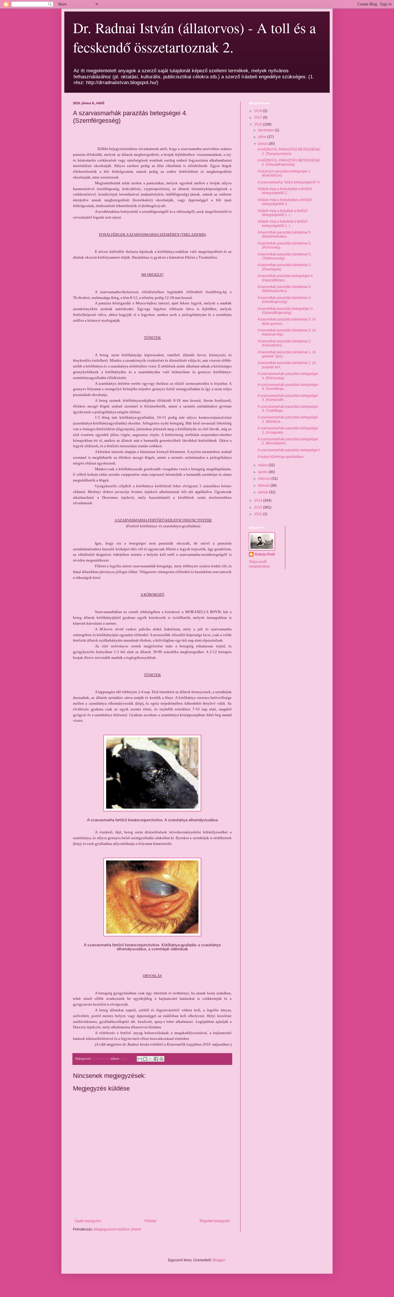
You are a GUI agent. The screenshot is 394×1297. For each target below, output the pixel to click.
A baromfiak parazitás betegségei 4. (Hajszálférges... (286, 278)
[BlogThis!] (145, 1059)
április (263, 472)
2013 (258, 507)
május (263, 465)
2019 (258, 111)
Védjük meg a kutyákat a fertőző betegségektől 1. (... (282, 213)
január (263, 492)
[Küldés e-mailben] (139, 1059)
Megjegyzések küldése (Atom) (117, 1229)
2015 (258, 124)
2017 (258, 117)
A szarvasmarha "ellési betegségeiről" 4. (289, 182)
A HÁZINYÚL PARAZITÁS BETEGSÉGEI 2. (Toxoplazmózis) (289, 151)
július (262, 137)
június (263, 144)
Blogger (219, 1260)
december (266, 130)
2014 (258, 500)
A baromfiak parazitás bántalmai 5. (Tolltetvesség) (285, 256)
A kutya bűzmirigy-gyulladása (280, 457)
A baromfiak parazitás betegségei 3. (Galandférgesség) (286, 311)
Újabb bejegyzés (87, 1221)
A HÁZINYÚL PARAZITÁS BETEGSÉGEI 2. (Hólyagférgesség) (289, 162)
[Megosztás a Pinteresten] (161, 1059)
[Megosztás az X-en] (150, 1059)
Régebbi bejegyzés (215, 1221)
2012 (258, 514)
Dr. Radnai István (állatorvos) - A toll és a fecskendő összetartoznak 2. (194, 37)
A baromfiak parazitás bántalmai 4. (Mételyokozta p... (285, 289)
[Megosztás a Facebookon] (156, 1059)
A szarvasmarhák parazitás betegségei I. (289, 450)
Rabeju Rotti (265, 554)
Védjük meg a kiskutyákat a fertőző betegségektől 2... (285, 191)
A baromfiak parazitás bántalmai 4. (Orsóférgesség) (285, 300)
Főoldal (150, 1221)
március (264, 479)
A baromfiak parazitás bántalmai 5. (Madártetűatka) (285, 234)
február (264, 485)
